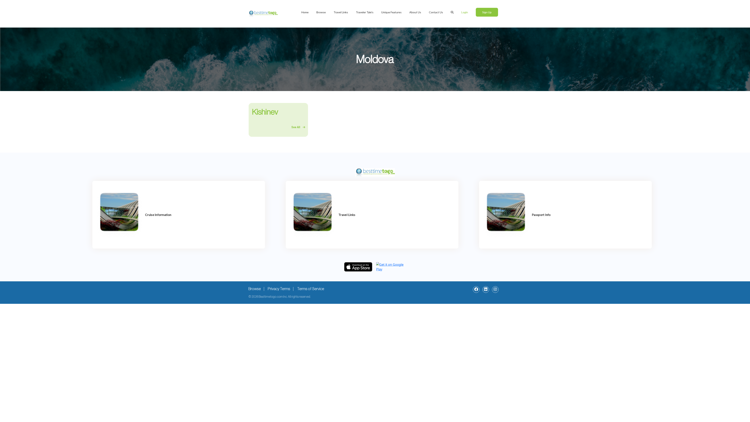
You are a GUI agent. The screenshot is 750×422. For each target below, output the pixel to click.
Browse (321, 12)
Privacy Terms (279, 289)
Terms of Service (310, 289)
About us (415, 12)
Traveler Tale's (364, 12)
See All (296, 127)
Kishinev (265, 112)
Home (305, 12)
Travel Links (341, 12)
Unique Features (391, 12)
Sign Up (487, 12)
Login (464, 12)
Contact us (436, 12)
